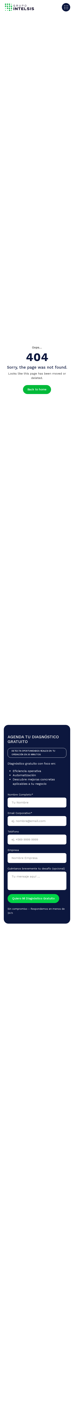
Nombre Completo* (20, 794)
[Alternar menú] (66, 7)
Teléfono (13, 831)
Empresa (13, 850)
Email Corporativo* (20, 813)
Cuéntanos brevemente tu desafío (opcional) (36, 868)
